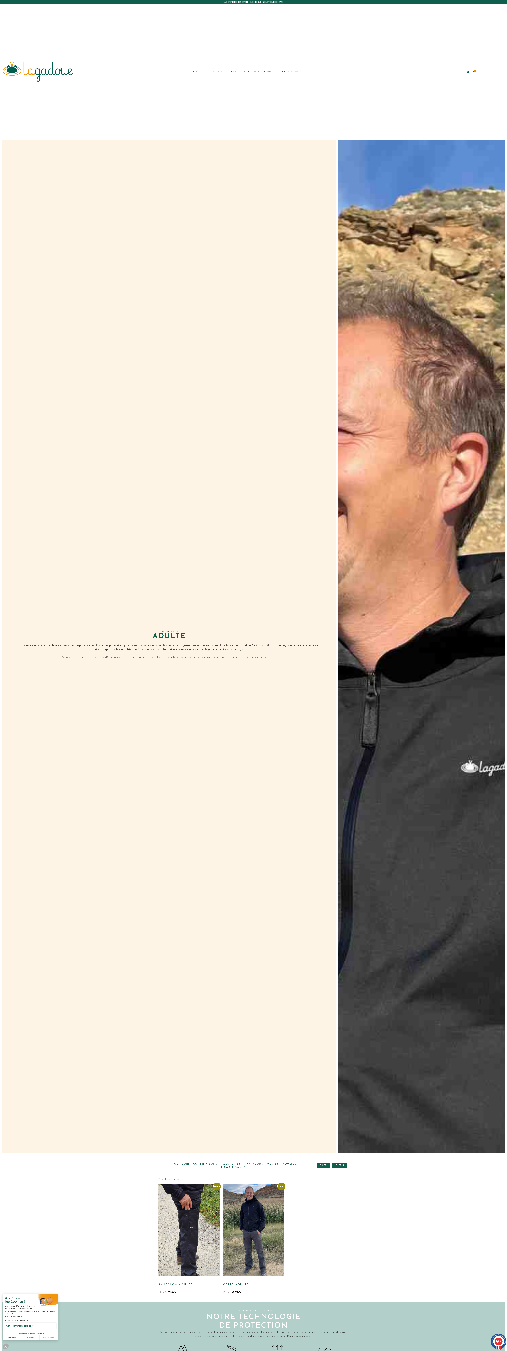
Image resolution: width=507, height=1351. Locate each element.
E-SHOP (198, 72)
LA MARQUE (290, 72)
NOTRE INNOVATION (258, 72)
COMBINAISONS (205, 1164)
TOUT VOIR (180, 1164)
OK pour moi (49, 1338)
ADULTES (290, 1164)
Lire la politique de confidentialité (17, 1320)
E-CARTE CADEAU (234, 1167)
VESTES (273, 1164)
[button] (5, 1346)
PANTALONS (254, 1164)
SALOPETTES (231, 1164)
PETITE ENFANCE (225, 72)
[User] (468, 72)
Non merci (12, 1338)
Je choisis (30, 1338)
